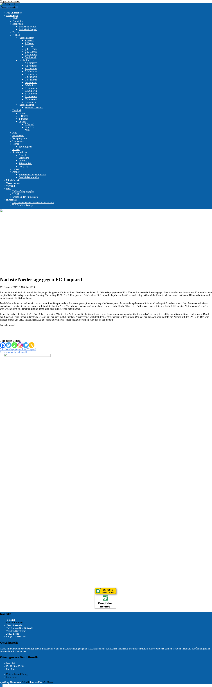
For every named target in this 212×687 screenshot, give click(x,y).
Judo (14, 132)
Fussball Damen (26, 104)
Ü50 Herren (31, 51)
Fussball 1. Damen (34, 107)
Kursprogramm (19, 138)
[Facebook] (3, 345)
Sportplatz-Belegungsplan (25, 197)
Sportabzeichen (19, 152)
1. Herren (29, 40)
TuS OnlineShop (14, 13)
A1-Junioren (31, 63)
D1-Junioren (31, 82)
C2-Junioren (31, 77)
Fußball (16, 35)
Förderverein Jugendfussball (32, 174)
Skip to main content (10, 1)
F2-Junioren (31, 99)
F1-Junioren (31, 96)
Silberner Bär (25, 163)
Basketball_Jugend (28, 29)
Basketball (17, 23)
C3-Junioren (31, 79)
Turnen (15, 144)
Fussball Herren (26, 37)
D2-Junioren (31, 85)
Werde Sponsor (13, 183)
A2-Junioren (31, 65)
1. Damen (23, 116)
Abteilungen (12, 15)
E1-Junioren (31, 88)
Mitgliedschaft (13, 180)
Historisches (11, 200)
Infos (8, 188)
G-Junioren (30, 102)
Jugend (22, 121)
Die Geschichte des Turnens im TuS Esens (33, 202)
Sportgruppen (25, 146)
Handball (16, 110)
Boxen (15, 32)
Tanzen (16, 169)
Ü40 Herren (31, 49)
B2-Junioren (31, 71)
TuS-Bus (16, 194)
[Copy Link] (31, 345)
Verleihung (24, 157)
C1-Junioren (31, 74)
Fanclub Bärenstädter (29, 177)
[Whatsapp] (14, 345)
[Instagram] (20, 345)
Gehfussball (30, 57)
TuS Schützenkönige (22, 205)
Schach (16, 149)
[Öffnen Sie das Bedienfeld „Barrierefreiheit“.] (1, 685)
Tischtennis (17, 141)
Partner (15, 171)
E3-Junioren (31, 93)
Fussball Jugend (26, 60)
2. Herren (29, 43)
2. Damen (23, 118)
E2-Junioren (31, 90)
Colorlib (25, 682)
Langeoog (24, 166)
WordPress (48, 682)
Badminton (17, 21)
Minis (27, 130)
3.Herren (29, 46)
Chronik (23, 160)
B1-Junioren (31, 68)
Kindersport (18, 135)
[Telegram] (26, 345)
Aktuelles (23, 155)
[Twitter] (8, 345)
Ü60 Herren (31, 54)
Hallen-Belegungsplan (23, 191)
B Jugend (29, 124)
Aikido (15, 18)
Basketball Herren (27, 26)
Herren (22, 113)
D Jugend (29, 127)
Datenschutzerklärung (17, 674)
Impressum (11, 677)
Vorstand (10, 186)
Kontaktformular (14, 622)
